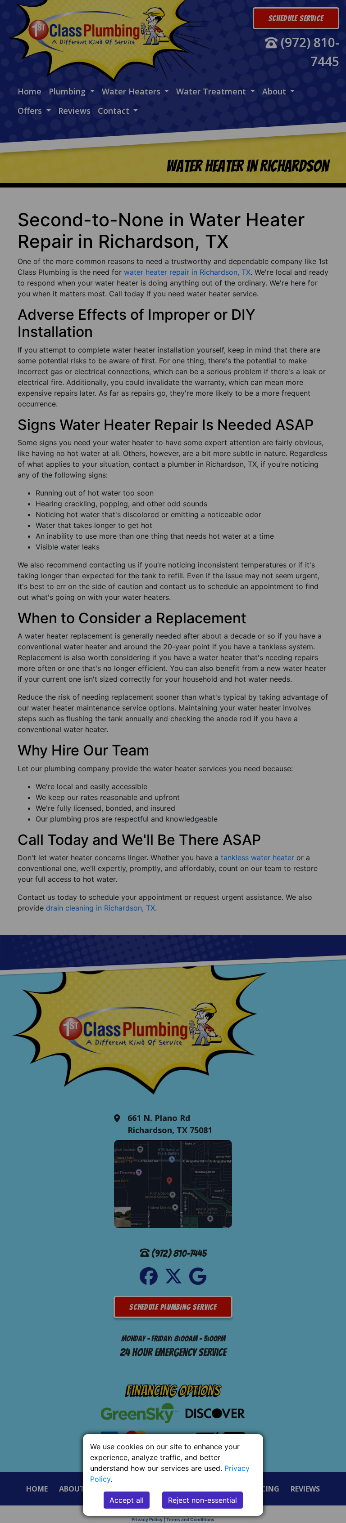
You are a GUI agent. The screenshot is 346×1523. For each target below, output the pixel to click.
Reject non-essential (202, 1500)
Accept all (126, 1500)
